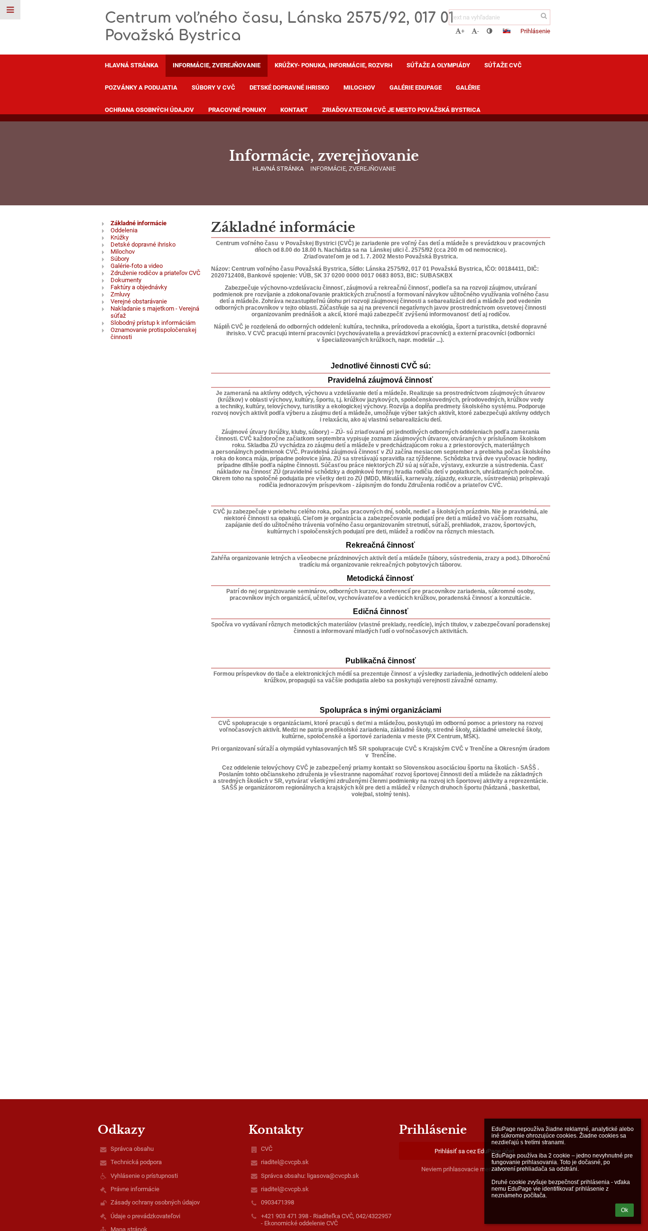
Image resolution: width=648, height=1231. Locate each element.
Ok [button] (624, 1210)
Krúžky (120, 237)
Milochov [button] (359, 87)
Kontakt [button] (294, 109)
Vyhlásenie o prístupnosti (144, 1175)
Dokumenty (126, 280)
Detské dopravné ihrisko (143, 244)
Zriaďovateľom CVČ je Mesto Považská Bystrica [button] (401, 109)
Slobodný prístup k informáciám (153, 322)
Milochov (123, 251)
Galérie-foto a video (137, 265)
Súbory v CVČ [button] (213, 87)
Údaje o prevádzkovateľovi (145, 1216)
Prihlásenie (535, 31)
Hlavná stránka (278, 168)
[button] (489, 31)
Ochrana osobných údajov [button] (149, 109)
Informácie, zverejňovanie (353, 168)
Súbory (120, 258)
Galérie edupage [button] (415, 87)
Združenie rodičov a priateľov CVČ (155, 272)
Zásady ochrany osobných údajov (155, 1202)
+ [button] (462, 31)
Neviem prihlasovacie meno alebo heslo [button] (474, 1169)
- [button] (478, 31)
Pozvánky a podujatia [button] (141, 87)
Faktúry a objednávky (139, 287)
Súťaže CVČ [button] (503, 65)
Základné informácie (139, 223)
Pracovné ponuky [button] (237, 109)
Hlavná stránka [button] (131, 65)
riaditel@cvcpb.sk (285, 1162)
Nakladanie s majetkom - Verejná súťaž (155, 312)
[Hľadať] (543, 16)
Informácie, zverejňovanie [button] (216, 65)
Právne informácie (135, 1189)
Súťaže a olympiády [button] (438, 65)
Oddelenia (124, 230)
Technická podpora (136, 1162)
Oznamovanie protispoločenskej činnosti (153, 333)
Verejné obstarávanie (139, 301)
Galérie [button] (468, 87)
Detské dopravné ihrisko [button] (289, 87)
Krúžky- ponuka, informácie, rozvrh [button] (333, 65)
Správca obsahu (132, 1148)
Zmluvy (120, 294)
